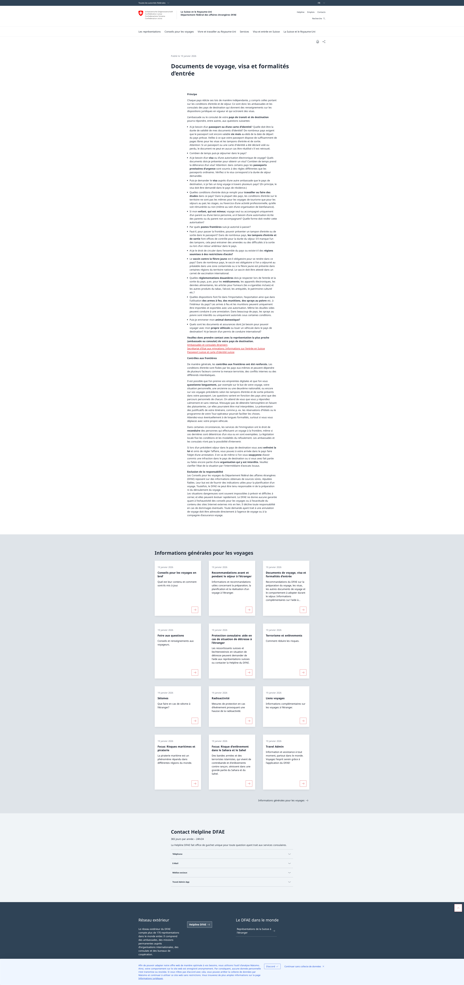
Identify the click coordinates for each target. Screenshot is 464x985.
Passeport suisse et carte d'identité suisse (210, 352)
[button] (150, 31)
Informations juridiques (150, 978)
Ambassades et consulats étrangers (207, 344)
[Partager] (324, 41)
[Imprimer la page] (317, 41)
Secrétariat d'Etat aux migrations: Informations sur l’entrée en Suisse (226, 348)
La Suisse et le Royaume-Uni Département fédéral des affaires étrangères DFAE (208, 13)
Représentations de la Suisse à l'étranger (254, 930)
